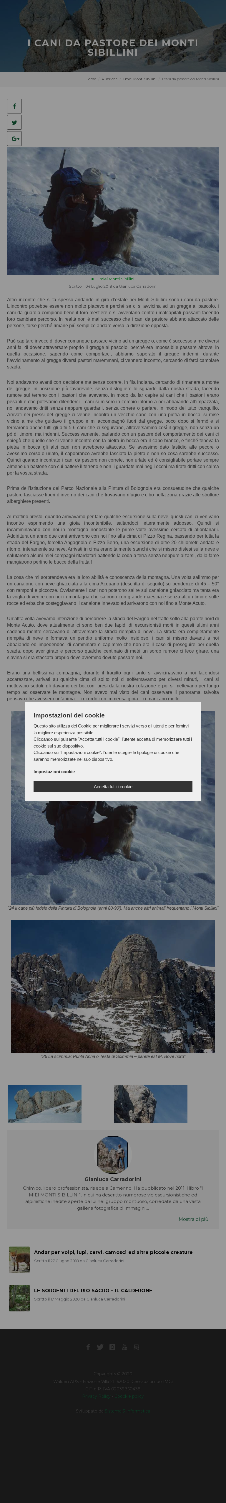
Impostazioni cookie (54, 771)
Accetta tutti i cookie (113, 786)
